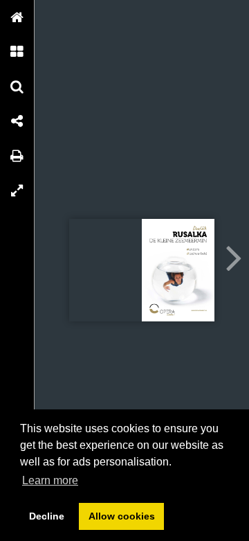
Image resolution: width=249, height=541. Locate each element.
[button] (17, 17)
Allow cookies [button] (122, 516)
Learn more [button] (50, 480)
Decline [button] (46, 516)
